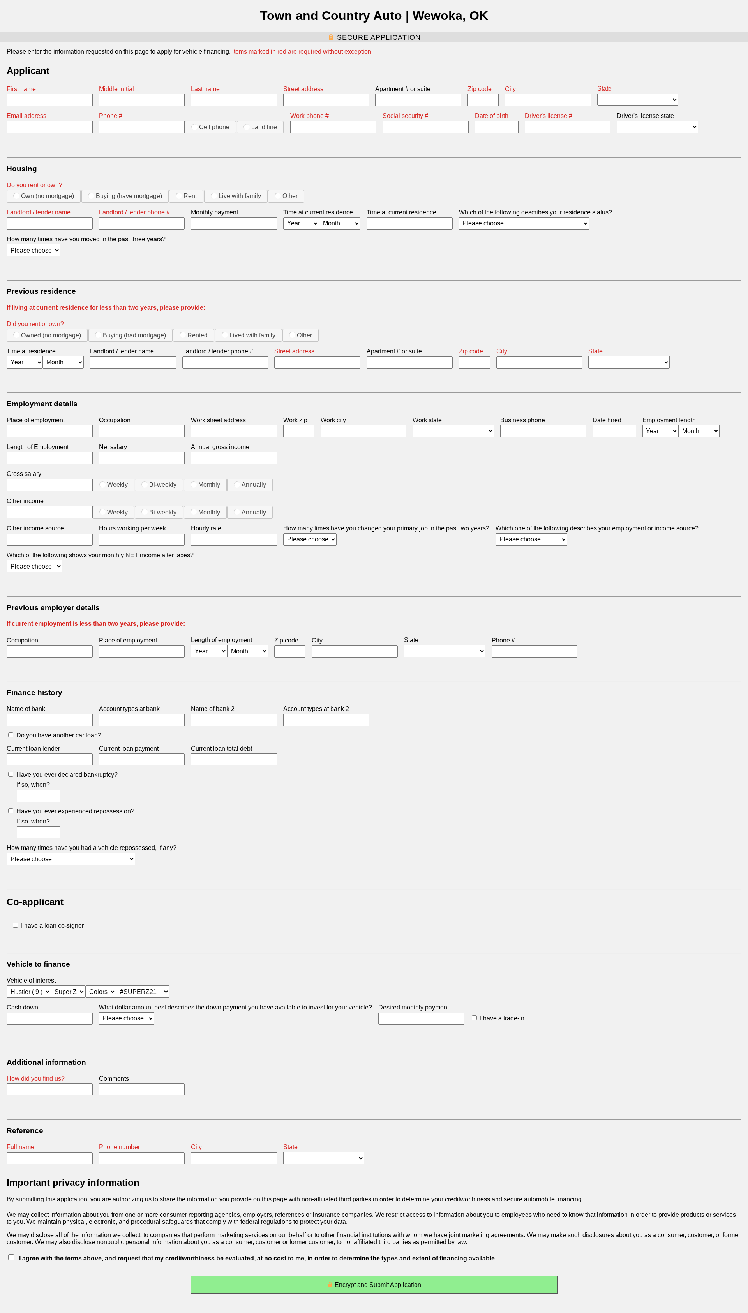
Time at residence (31, 351)
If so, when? (33, 784)
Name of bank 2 (213, 709)
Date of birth (491, 115)
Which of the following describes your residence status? (535, 212)
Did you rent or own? (35, 324)
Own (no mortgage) (47, 196)
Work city (333, 420)
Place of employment (36, 420)
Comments (114, 1078)
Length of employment (221, 640)
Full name (20, 1147)
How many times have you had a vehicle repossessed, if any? (91, 847)
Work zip (295, 420)
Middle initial (116, 89)
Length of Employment (38, 447)
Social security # (405, 115)
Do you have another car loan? (58, 735)
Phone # (110, 115)
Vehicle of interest (31, 980)
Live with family (240, 196)
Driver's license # (548, 115)
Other (290, 196)
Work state (427, 420)
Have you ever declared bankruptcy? (67, 774)
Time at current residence (318, 212)
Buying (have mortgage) (129, 196)
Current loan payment (129, 748)
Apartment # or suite (402, 89)
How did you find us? (36, 1078)
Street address (303, 89)
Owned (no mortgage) (51, 335)
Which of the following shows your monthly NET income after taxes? (100, 555)
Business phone (522, 420)
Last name (205, 89)
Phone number (119, 1147)
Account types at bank (129, 709)
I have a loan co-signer (52, 925)
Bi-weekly (162, 484)
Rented (197, 335)
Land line (264, 127)
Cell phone (214, 127)
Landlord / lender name (39, 212)
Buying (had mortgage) (134, 335)
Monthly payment (214, 212)
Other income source (35, 528)
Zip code (480, 89)
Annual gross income (220, 447)
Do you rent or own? (34, 185)
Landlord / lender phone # (134, 212)
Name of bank (26, 709)
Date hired (607, 420)
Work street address (218, 420)
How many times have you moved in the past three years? (86, 239)
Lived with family (252, 335)
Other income (25, 501)
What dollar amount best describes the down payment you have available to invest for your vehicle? (235, 1007)
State (604, 88)
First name (21, 89)
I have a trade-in (502, 1018)
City (510, 89)
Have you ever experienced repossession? (75, 811)
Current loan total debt (221, 748)
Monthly (209, 484)
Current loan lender (33, 748)
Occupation (115, 420)
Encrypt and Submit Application (378, 1284)
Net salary (113, 447)
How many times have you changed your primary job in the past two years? (386, 528)
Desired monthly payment (413, 1007)
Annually (254, 484)
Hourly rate (206, 528)
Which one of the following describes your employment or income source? (597, 528)
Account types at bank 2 (316, 709)
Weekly (117, 484)
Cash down (22, 1007)
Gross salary (24, 473)
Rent (190, 196)
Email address (26, 115)
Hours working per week (132, 528)
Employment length (669, 420)
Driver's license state (645, 115)
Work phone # (309, 115)
